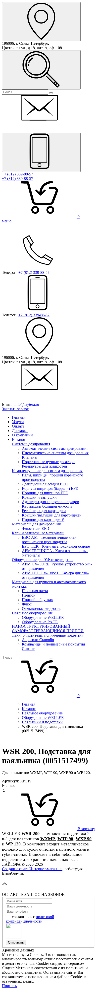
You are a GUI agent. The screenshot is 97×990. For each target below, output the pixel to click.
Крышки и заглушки (39, 497)
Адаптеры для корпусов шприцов (50, 502)
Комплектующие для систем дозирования (47, 471)
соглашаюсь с (30, 919)
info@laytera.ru (26, 404)
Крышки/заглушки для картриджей (52, 515)
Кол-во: (8, 785)
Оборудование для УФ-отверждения (42, 560)
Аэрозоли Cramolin (38, 640)
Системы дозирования (31, 444)
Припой (29, 595)
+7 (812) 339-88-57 (17, 174)
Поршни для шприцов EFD (45, 493)
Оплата (18, 426)
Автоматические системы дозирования (55, 448)
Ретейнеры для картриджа (44, 511)
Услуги (18, 422)
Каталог (19, 439)
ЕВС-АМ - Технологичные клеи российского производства (49, 539)
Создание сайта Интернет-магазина (32, 869)
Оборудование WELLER (43, 617)
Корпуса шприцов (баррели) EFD (50, 488)
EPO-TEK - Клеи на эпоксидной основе (56, 546)
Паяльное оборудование (32, 613)
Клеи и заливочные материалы (38, 533)
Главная (18, 417)
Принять (9, 986)
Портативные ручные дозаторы (48, 462)
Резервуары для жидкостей (44, 466)
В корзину (86, 829)
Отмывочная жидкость (41, 608)
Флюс (27, 604)
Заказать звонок (15, 409)
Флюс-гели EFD (35, 528)
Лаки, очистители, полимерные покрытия (47, 635)
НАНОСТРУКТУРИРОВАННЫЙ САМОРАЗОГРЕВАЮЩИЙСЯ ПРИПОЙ (48, 628)
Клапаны (29, 457)
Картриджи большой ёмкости (47, 506)
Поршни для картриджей (43, 519)
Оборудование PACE (40, 622)
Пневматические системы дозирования (55, 453)
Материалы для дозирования (36, 524)
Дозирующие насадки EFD (45, 484)
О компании (22, 435)
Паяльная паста (35, 591)
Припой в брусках (37, 600)
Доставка (20, 431)
